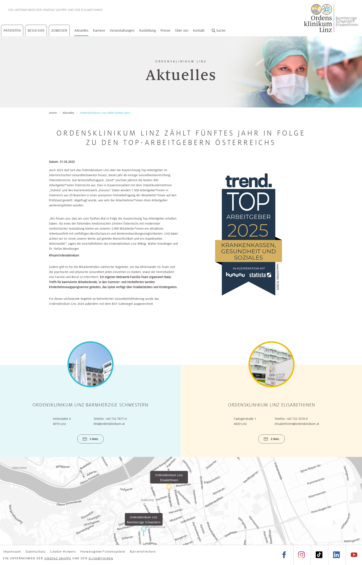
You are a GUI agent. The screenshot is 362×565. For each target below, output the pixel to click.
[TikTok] (319, 555)
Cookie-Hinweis (63, 551)
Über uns (181, 30)
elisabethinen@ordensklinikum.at (297, 424)
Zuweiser (59, 30)
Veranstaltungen (122, 30)
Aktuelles (81, 30)
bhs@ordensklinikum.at (109, 424)
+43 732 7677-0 (116, 419)
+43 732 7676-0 (297, 419)
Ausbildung (147, 30)
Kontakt (199, 30)
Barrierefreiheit (143, 551)
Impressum (12, 551)
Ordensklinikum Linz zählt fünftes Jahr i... (106, 113)
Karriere (99, 30)
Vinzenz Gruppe (55, 10)
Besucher (36, 30)
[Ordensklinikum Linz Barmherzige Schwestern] (143, 531)
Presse (165, 30)
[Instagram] (301, 555)
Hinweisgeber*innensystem (102, 551)
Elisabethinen (91, 10)
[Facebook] (284, 555)
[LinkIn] (336, 555)
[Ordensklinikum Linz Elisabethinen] (169, 489)
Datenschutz (36, 551)
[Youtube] (354, 555)
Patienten (12, 30)
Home (53, 113)
